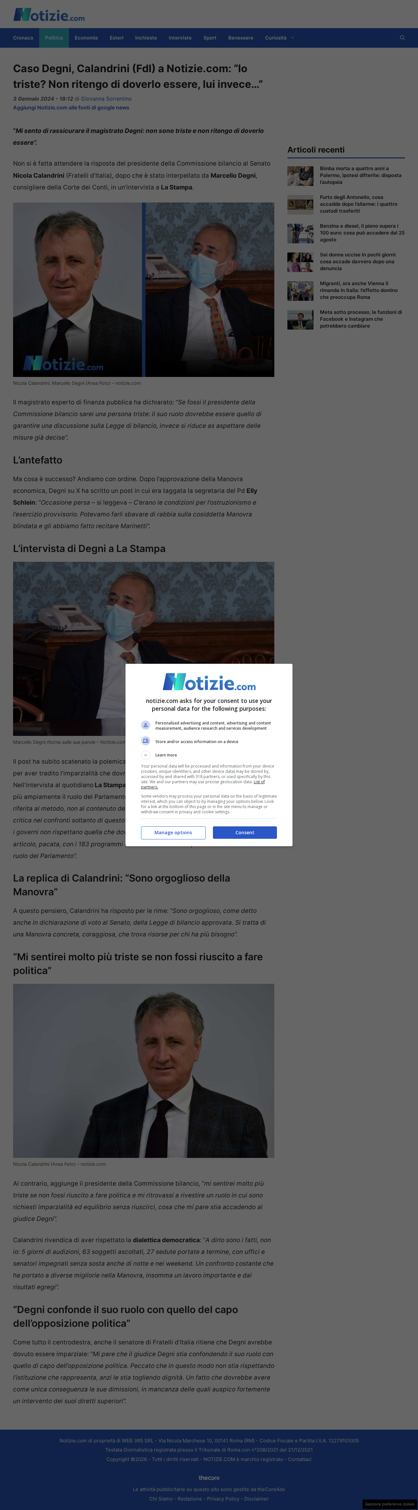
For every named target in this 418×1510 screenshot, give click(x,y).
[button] (209, 755)
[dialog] (209, 755)
